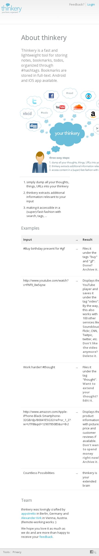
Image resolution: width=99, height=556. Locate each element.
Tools (6, 552)
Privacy (17, 552)
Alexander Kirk (31, 518)
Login (91, 4)
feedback (46, 537)
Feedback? (76, 4)
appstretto (28, 513)
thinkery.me (11, 8)
